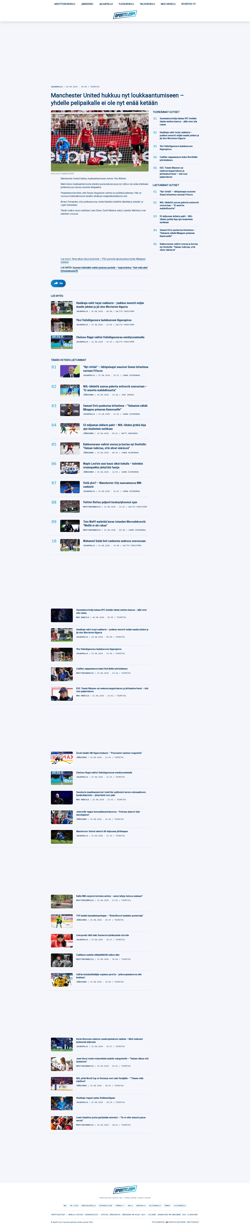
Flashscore (193, 1215)
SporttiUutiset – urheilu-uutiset (67, 1215)
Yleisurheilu (126, 4)
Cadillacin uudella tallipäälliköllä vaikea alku (97, 954)
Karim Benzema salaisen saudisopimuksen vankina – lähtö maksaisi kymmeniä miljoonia (109, 1040)
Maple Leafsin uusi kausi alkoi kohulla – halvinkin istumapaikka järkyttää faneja (113, 465)
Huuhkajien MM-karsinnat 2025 (172, 1215)
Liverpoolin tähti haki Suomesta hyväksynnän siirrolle (102, 935)
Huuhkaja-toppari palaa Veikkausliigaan (95, 1098)
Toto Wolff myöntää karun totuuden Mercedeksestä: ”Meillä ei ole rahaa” (114, 523)
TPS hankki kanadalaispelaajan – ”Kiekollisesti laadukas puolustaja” (109, 915)
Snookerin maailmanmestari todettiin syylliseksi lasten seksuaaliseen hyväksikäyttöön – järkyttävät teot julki (111, 794)
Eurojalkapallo (88, 1206)
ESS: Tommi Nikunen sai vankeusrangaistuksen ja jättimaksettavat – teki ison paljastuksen (112, 690)
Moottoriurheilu (64, 4)
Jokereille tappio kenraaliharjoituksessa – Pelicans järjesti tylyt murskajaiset (108, 813)
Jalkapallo (106, 4)
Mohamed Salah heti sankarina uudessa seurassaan (114, 541)
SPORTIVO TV (188, 4)
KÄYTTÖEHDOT (193, 1222)
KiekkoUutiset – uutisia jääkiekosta (102, 1215)
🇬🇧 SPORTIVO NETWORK (175, 1222)
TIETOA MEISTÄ (158, 1222)
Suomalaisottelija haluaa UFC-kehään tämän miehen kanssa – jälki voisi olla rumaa (111, 611)
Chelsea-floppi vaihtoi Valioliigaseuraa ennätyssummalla (110, 337)
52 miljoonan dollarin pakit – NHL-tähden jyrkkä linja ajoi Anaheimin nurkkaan (114, 427)
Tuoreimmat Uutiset (166, 111)
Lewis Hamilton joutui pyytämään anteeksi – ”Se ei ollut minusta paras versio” (111, 1119)
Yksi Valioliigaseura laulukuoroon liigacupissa (104, 320)
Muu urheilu (168, 4)
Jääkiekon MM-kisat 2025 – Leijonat (139, 1215)
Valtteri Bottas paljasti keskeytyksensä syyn (110, 502)
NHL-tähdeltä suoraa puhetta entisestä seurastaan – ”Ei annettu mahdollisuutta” (115, 388)
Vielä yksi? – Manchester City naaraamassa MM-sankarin (112, 484)
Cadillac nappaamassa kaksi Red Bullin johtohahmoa (101, 668)
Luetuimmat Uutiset (166, 185)
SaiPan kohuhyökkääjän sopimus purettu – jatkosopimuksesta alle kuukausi (109, 976)
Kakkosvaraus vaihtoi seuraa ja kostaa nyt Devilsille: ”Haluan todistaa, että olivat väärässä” (115, 446)
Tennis (167, 1206)
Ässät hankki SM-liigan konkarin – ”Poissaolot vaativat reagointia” (109, 753)
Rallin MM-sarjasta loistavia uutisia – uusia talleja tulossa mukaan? (109, 896)
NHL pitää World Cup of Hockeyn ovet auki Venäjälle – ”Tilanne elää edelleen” (109, 1080)
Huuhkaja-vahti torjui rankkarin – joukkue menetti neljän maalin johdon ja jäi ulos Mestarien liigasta (110, 304)
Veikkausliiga (105, 1206)
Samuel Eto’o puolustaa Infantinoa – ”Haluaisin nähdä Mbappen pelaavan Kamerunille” (115, 407)
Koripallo (140, 1206)
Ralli (130, 1206)
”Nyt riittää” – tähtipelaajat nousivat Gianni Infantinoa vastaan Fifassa (115, 368)
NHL (65, 1206)
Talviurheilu (147, 4)
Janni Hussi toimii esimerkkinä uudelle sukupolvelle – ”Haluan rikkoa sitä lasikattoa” (112, 1060)
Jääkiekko (87, 4)
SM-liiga (74, 1206)
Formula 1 (120, 1206)
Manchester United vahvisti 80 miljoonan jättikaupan (102, 831)
